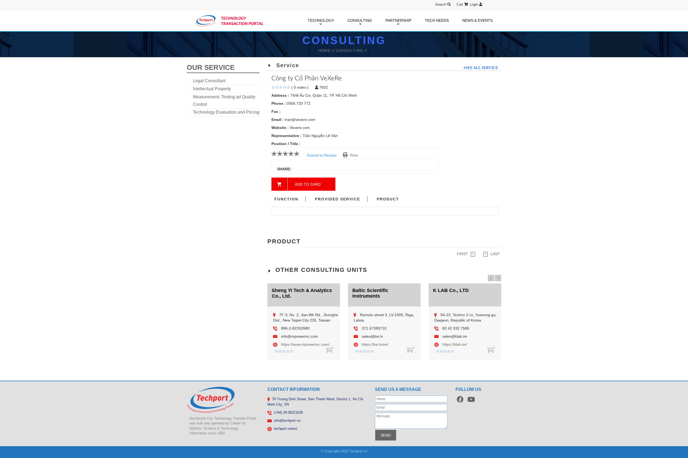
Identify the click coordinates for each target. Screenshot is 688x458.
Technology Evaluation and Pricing (226, 112)
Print (353, 155)
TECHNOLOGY (321, 20)
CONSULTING (359, 20)
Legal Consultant (209, 80)
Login (474, 4)
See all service (481, 68)
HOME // (327, 50)
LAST (495, 254)
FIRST (462, 254)
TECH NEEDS (437, 20)
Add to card (308, 184)
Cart (460, 4)
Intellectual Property (212, 88)
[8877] (411, 349)
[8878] (330, 349)
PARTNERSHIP (398, 20)
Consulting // (351, 50)
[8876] (491, 349)
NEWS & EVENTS (477, 20)
